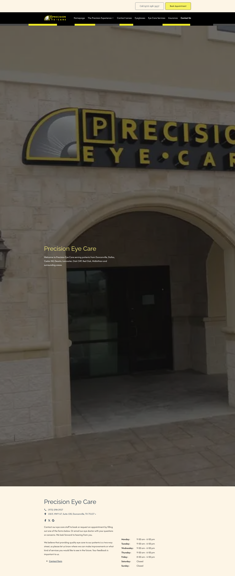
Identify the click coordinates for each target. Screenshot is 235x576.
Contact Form (55, 561)
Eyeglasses (140, 18)
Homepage (79, 18)
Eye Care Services (156, 18)
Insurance (173, 18)
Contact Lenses (124, 18)
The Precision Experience (100, 18)
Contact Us (186, 18)
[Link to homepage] (55, 17)
